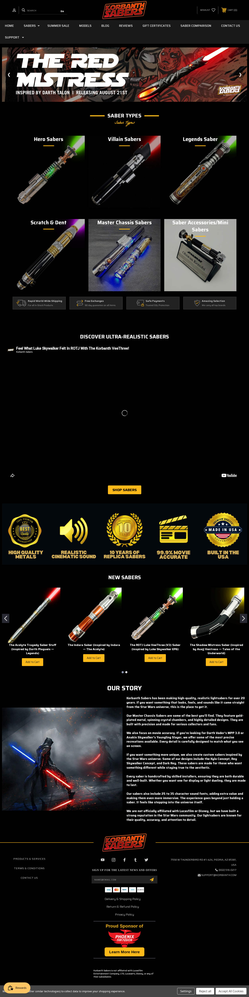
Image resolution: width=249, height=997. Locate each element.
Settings (186, 991)
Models (85, 25)
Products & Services (29, 859)
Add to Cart (33, 662)
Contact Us (230, 25)
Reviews (126, 25)
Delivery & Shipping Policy (123, 899)
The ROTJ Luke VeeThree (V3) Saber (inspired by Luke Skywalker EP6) (155, 647)
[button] (124, 74)
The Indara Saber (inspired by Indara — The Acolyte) (94, 647)
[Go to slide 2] (243, 618)
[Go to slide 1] (5, 618)
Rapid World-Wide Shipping (45, 301)
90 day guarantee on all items (100, 305)
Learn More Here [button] (124, 952)
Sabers (30, 25)
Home (9, 25)
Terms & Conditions (29, 868)
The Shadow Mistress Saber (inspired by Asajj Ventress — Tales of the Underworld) (216, 649)
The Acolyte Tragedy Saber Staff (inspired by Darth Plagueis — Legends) (32, 649)
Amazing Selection (213, 301)
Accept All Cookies (231, 991)
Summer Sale (58, 25)
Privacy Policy (124, 914)
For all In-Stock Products (40, 305)
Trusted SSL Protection (157, 305)
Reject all (205, 991)
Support (12, 37)
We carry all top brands (213, 305)
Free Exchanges (94, 301)
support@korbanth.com (218, 875)
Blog (105, 25)
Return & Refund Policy (122, 906)
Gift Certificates (157, 25)
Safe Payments (155, 301)
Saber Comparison (195, 25)
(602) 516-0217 (227, 870)
